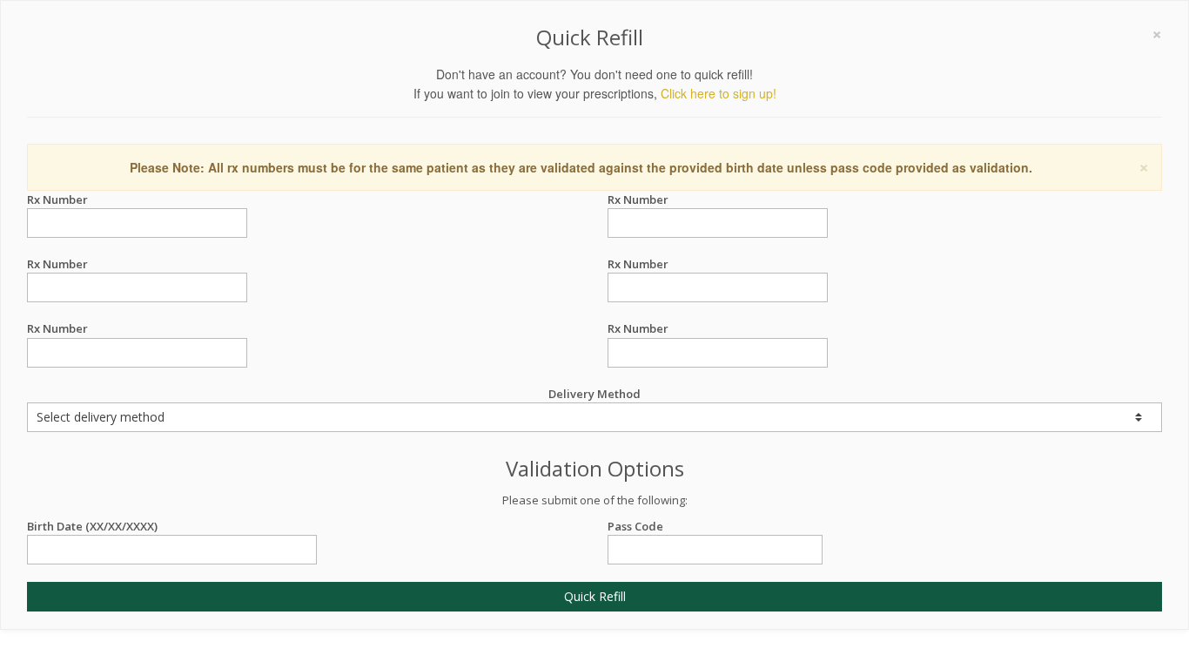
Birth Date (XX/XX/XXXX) (92, 526)
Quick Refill (595, 596)
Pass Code (635, 526)
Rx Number (57, 199)
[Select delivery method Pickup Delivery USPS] (594, 417)
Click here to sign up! (718, 93)
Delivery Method (594, 394)
